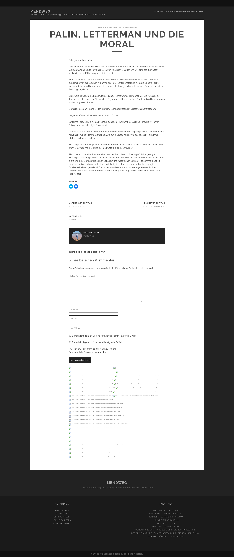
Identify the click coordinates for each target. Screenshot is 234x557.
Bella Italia (172, 520)
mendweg (115, 27)
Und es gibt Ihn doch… (153, 206)
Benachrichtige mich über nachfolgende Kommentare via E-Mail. (104, 336)
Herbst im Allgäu (173, 514)
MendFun (131, 27)
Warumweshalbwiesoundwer (187, 11)
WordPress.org (62, 523)
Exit (173, 523)
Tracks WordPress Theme (105, 554)
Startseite (160, 11)
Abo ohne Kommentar (95, 352)
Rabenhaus (159, 510)
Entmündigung (77, 206)
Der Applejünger (140, 533)
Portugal (174, 510)
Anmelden (61, 514)
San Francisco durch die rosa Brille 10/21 (173, 530)
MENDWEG (40, 11)
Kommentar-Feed (62, 520)
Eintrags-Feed (62, 517)
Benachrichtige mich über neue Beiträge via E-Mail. (97, 342)
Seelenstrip (173, 527)
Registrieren (62, 510)
